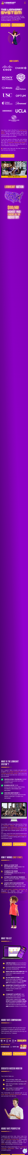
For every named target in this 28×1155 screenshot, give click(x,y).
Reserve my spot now (7, 156)
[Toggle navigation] (25, 2)
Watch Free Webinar (18, 25)
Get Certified (6, 25)
